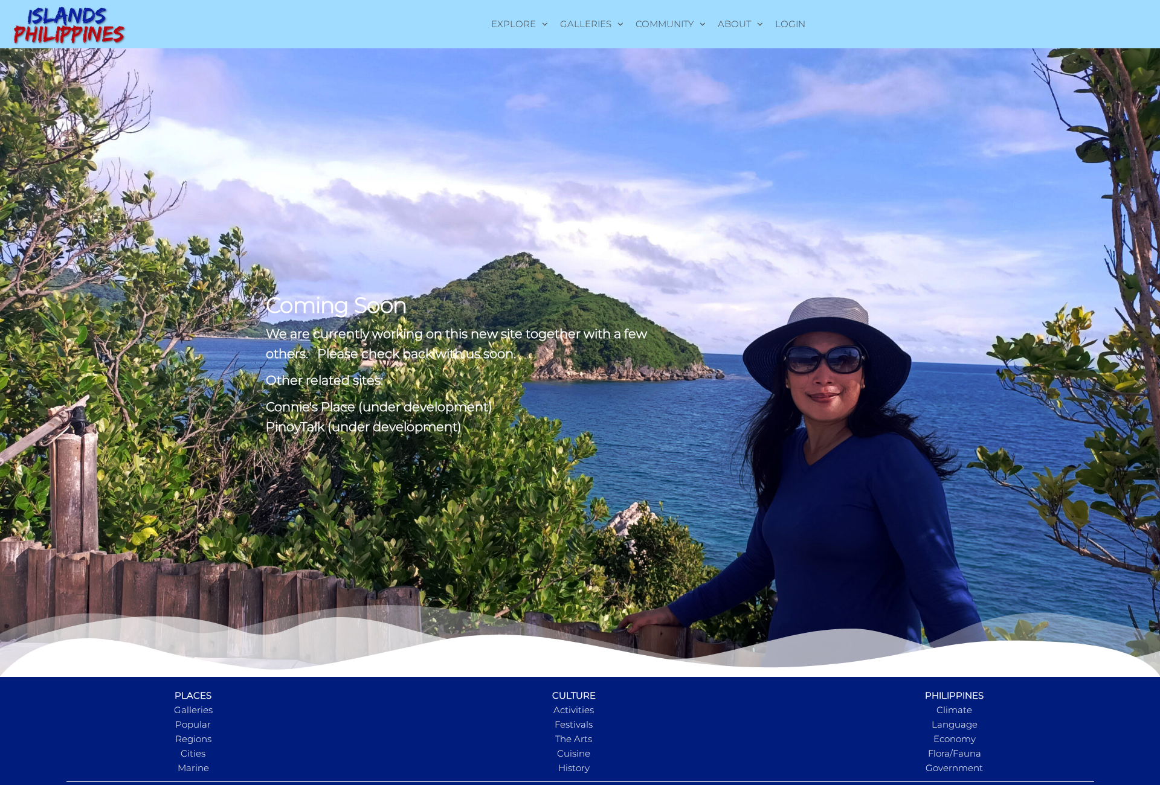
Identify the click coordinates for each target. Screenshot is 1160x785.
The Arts (573, 739)
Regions (193, 739)
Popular (193, 724)
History (574, 768)
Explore (513, 24)
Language (955, 724)
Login (790, 24)
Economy (954, 739)
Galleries (585, 24)
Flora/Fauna (954, 753)
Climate (954, 710)
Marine (193, 768)
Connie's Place (310, 406)
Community (665, 24)
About (734, 24)
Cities (193, 753)
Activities (573, 710)
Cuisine (573, 753)
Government (954, 768)
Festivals (574, 724)
